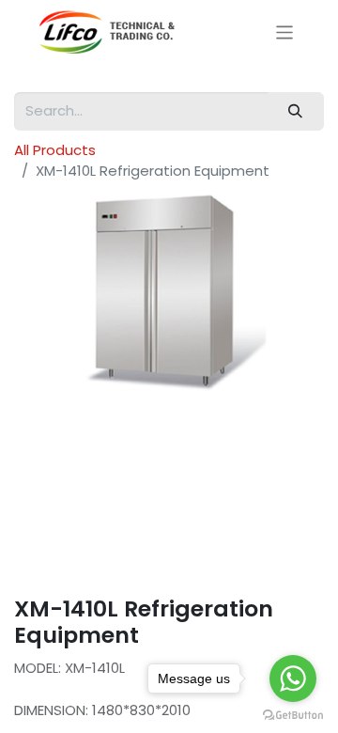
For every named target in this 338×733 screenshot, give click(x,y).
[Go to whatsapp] (292, 678)
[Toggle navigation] (285, 31)
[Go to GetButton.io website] (293, 714)
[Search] (296, 111)
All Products (55, 150)
